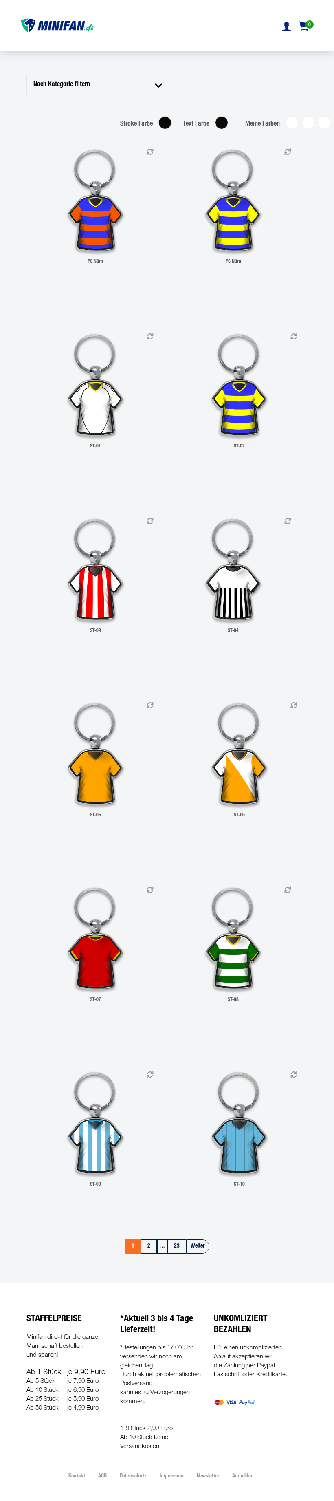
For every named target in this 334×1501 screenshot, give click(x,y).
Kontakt (76, 1476)
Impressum (172, 1476)
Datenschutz (133, 1476)
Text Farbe (196, 124)
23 (177, 1246)
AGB (102, 1476)
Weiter (198, 1246)
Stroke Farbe (136, 124)
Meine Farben (262, 124)
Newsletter (208, 1476)
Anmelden (243, 1476)
